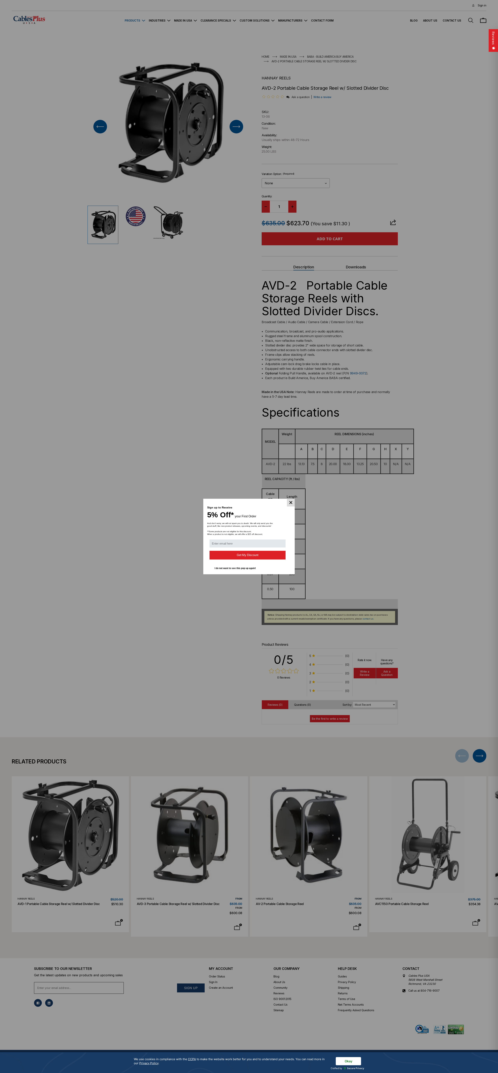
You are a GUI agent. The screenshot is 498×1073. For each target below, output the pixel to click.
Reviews (493, 38)
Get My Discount (247, 555)
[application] (249, 1062)
